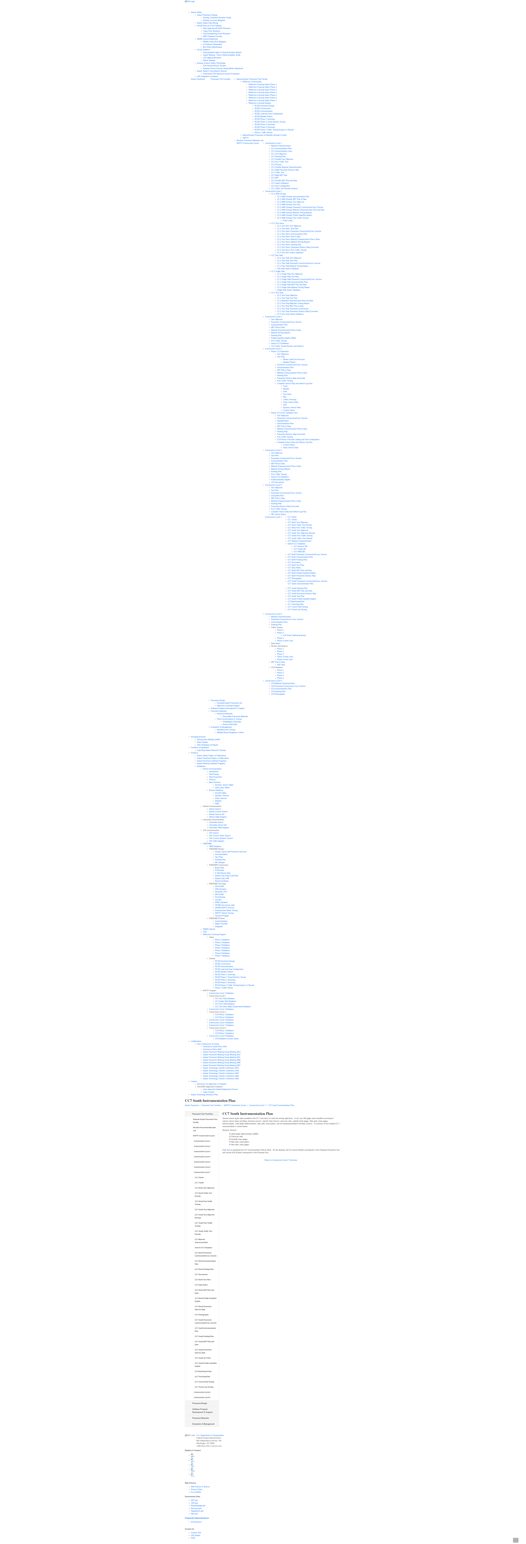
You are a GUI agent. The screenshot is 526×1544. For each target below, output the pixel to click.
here (228, 1150)
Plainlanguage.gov (198, 1506)
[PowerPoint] (192, 1460)
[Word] (192, 1470)
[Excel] (192, 1475)
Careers (281, 7)
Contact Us (270, 7)
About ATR (222, 7)
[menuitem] (266, 44)
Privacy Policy (196, 1489)
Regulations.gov (197, 1511)
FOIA (193, 1538)
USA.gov (194, 1503)
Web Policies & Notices (200, 1487)
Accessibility (196, 1492)
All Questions (196, 1522)
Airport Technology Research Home (202, 7)
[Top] (515, 1540)
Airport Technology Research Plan (250, 7)
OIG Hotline (195, 1535)
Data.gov (194, 1514)
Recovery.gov (196, 1508)
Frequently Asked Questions (197, 1518)
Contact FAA (196, 1533)
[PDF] (192, 1455)
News (231, 7)
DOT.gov (194, 1500)
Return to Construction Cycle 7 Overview (281, 1160)
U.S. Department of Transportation (210, 1435)
